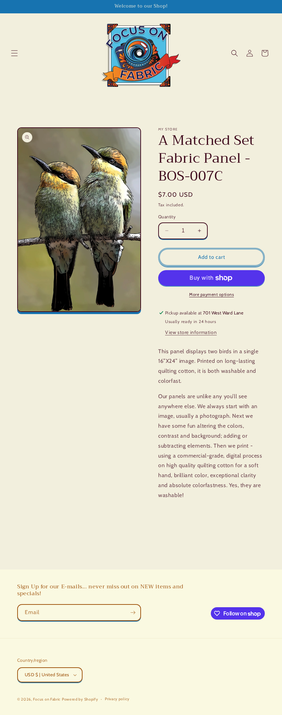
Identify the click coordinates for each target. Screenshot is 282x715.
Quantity (167, 216)
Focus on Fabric (47, 699)
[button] (14, 53)
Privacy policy (117, 698)
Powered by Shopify (80, 699)
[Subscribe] (132, 612)
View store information (191, 332)
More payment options (211, 294)
